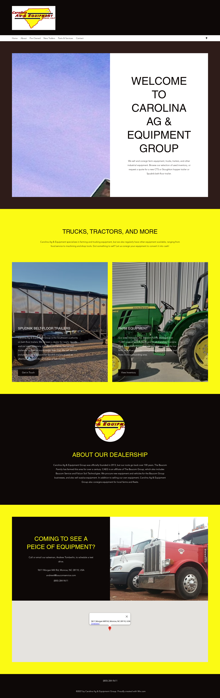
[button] (28, 372)
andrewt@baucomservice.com (61, 575)
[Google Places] (206, 38)
